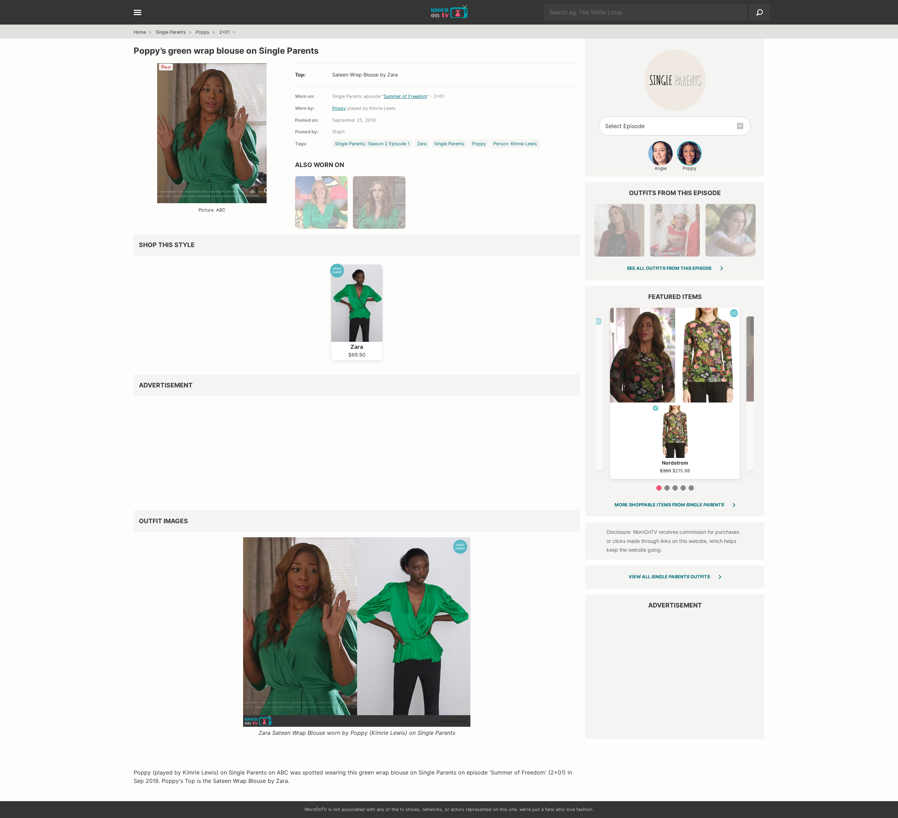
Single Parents (171, 32)
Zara (422, 143)
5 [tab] (691, 488)
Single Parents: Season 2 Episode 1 (372, 143)
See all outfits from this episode (669, 268)
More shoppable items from (669, 504)
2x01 (224, 32)
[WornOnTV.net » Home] (449, 12)
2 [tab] (667, 488)
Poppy (202, 32)
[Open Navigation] (137, 13)
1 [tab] (659, 488)
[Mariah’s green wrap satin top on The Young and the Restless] (379, 202)
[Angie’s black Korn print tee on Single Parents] (619, 230)
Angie (660, 168)
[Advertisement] (344, 450)
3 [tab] (675, 488)
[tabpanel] (675, 393)
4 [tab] (683, 488)
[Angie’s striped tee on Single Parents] (730, 230)
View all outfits (669, 576)
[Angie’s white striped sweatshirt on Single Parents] (675, 230)
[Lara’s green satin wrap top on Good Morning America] (321, 202)
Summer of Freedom (405, 96)
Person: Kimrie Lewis (515, 143)
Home (140, 32)
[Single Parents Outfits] (675, 80)
